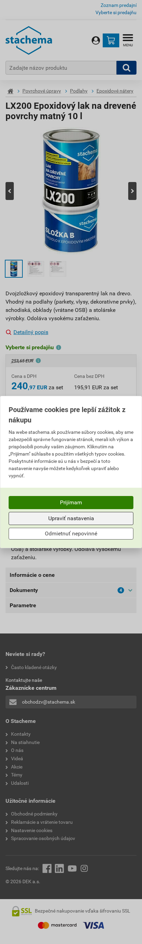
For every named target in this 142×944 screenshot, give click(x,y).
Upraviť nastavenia (71, 518)
